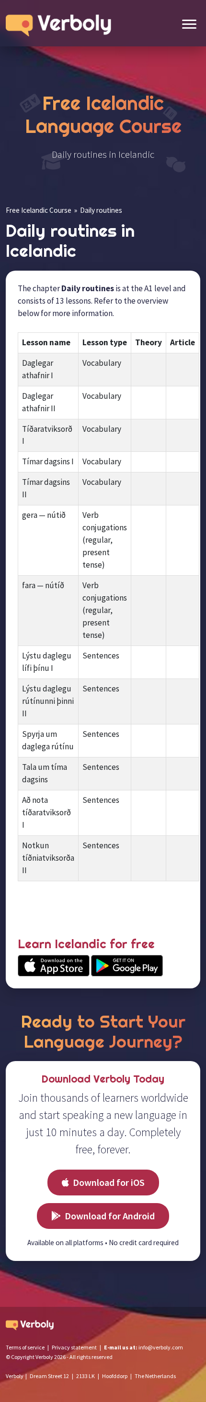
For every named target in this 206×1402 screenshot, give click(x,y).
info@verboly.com (160, 1347)
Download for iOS (109, 1182)
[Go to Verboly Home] (61, 23)
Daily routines (101, 210)
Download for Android (110, 1216)
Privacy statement (74, 1347)
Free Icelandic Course (38, 210)
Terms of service (25, 1347)
